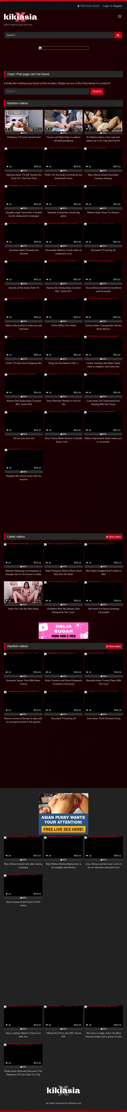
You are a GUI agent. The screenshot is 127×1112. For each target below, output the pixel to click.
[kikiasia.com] (63, 18)
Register (117, 6)
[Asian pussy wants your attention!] (63, 833)
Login (106, 6)
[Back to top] (116, 1102)
